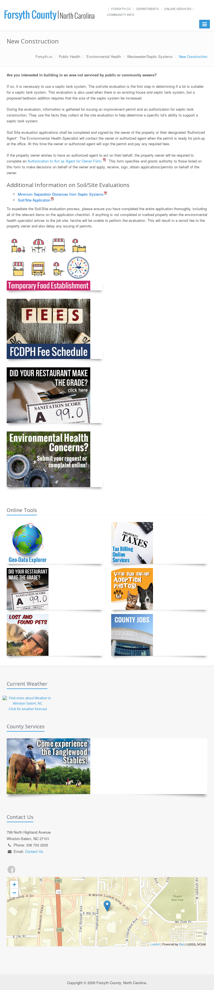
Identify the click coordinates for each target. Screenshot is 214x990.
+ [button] (14, 884)
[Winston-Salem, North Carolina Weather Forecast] (28, 701)
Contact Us (34, 851)
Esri (181, 944)
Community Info (120, 14)
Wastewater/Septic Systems (150, 56)
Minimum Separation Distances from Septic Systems (61, 194)
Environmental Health (103, 56)
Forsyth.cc (121, 8)
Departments (147, 8)
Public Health (69, 56)
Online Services (177, 8)
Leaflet (155, 944)
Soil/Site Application (34, 200)
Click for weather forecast (28, 709)
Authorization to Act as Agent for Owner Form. (65, 161)
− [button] (14, 892)
